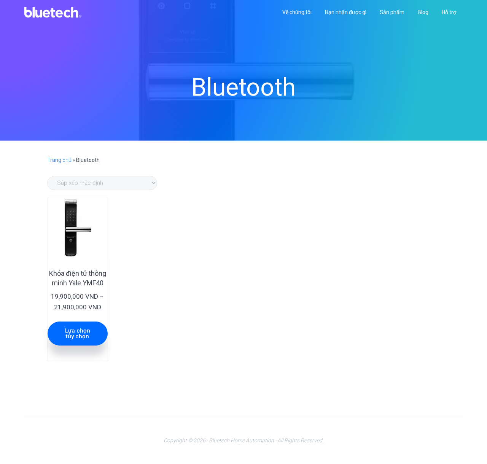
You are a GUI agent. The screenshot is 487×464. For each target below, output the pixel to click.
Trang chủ (59, 160)
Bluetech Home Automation (241, 440)
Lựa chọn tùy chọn (77, 333)
